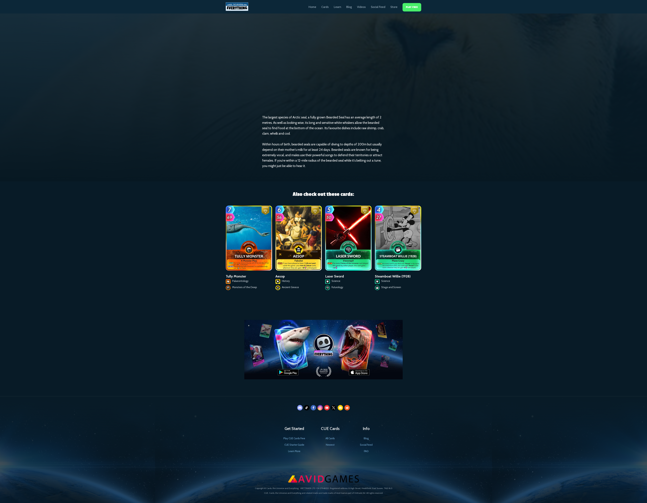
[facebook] (313, 407)
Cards (325, 7)
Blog (349, 7)
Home (312, 7)
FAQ (366, 451)
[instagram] (320, 407)
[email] (340, 407)
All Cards (330, 438)
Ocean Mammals (338, 74)
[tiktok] (306, 407)
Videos (361, 7)
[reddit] (347, 407)
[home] (237, 5)
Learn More (294, 451)
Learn (337, 7)
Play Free (412, 7)
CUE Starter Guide (294, 444)
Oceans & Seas (311, 74)
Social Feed (378, 7)
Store (393, 7)
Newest (330, 444)
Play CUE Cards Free (294, 438)
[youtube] (327, 407)
